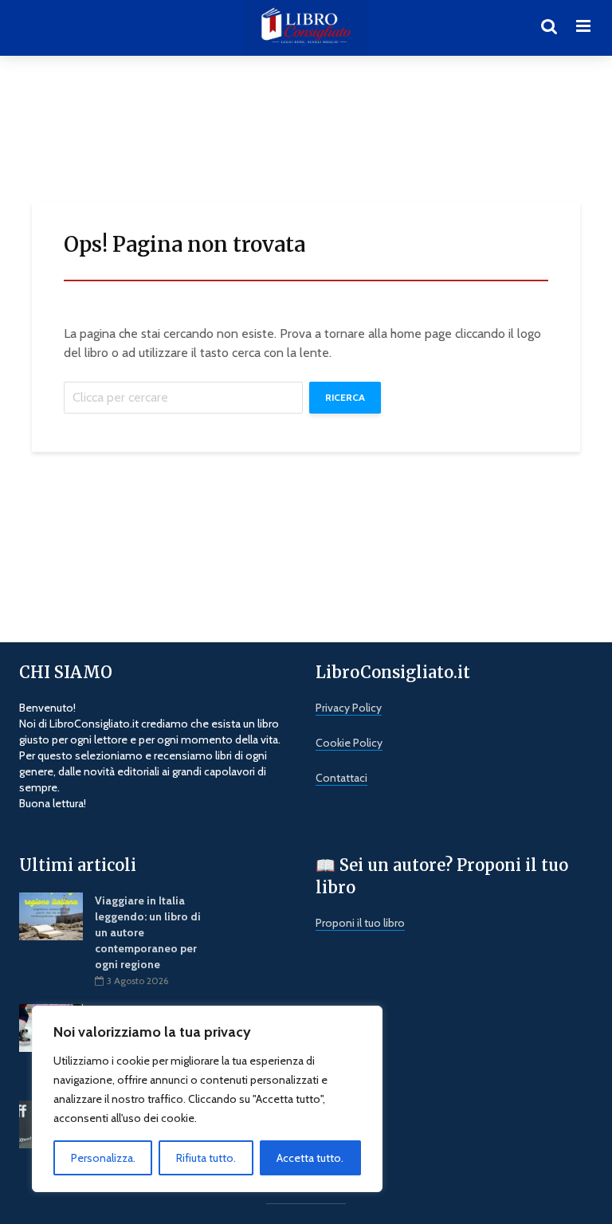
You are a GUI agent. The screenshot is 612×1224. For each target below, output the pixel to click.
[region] (207, 1099)
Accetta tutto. (310, 1158)
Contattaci (341, 778)
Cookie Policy (349, 743)
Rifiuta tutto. (206, 1158)
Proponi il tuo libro (360, 923)
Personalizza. (103, 1158)
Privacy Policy (349, 707)
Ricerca (345, 397)
